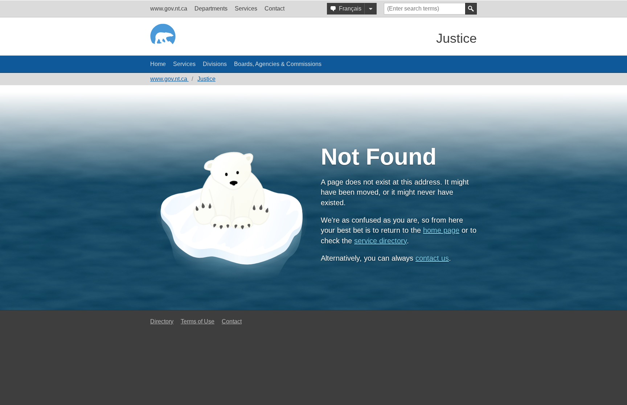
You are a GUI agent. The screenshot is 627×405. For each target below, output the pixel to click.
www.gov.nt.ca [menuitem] (168, 8)
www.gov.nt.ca (169, 79)
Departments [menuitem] (211, 8)
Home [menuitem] (158, 64)
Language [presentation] (370, 8)
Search (471, 9)
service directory (380, 241)
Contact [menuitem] (274, 8)
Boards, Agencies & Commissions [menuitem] (277, 64)
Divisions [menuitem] (215, 64)
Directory (161, 321)
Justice (456, 38)
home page (441, 230)
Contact (232, 321)
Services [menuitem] (246, 8)
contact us (432, 258)
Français (350, 8)
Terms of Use (197, 321)
